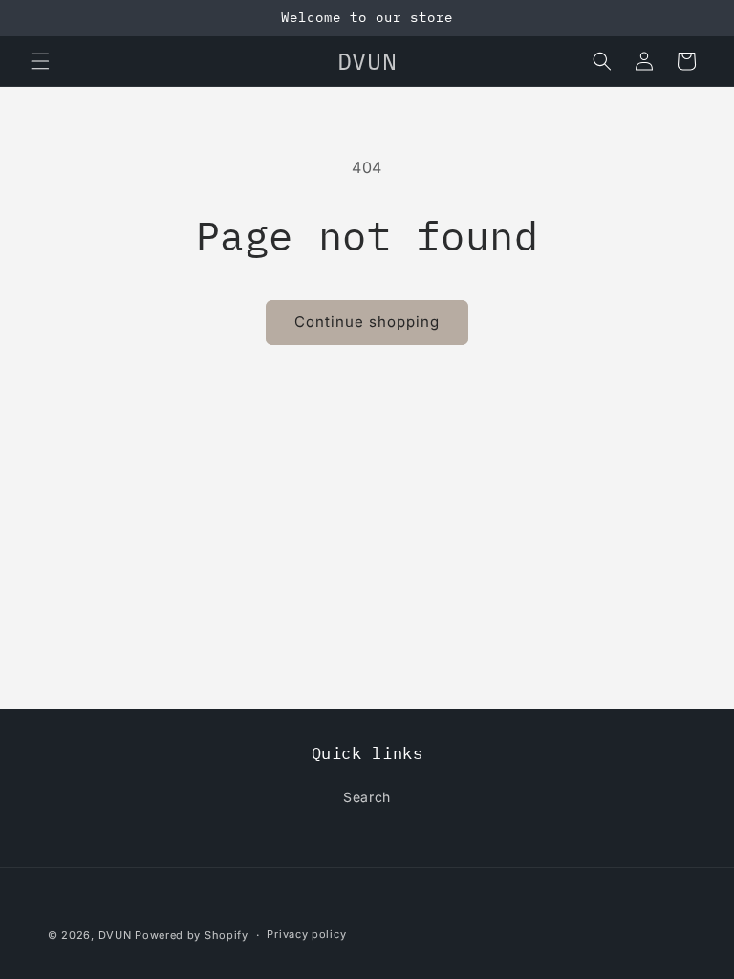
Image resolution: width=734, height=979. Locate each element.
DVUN (115, 935)
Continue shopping (367, 322)
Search (367, 797)
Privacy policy (306, 934)
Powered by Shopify (191, 935)
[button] (40, 61)
